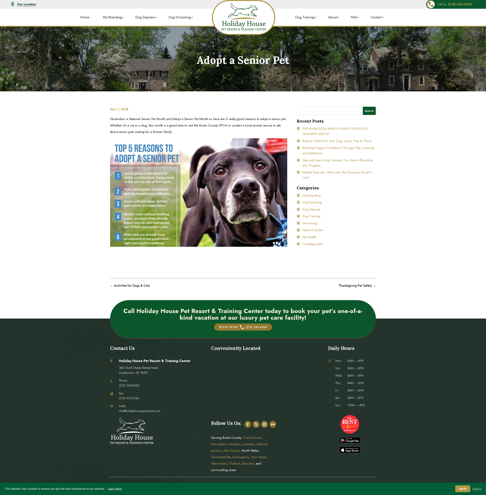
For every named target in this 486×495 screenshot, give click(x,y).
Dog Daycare (145, 17)
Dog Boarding (312, 202)
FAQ (354, 17)
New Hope (258, 457)
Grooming (309, 223)
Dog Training (304, 17)
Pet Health (309, 237)
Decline (477, 488)
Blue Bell (248, 463)
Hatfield (261, 444)
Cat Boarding (311, 195)
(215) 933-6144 (129, 398)
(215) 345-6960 (129, 385)
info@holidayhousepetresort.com (139, 411)
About (332, 17)
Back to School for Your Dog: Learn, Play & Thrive (337, 141)
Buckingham (240, 457)
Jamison (216, 450)
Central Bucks (252, 437)
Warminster (218, 463)
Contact (376, 17)
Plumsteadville (220, 457)
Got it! (462, 488)
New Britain (232, 450)
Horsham (234, 444)
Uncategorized (312, 244)
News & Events (312, 230)
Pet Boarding (112, 17)
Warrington (218, 444)
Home (84, 17)
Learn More (115, 488)
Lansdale (248, 444)
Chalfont (234, 463)
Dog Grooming (180, 17)
